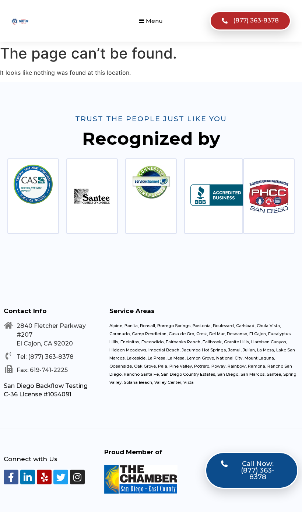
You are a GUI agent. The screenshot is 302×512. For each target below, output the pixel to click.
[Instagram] (77, 477)
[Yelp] (44, 477)
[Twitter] (60, 477)
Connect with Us (30, 459)
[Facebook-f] (11, 477)
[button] (151, 21)
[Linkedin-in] (27, 477)
